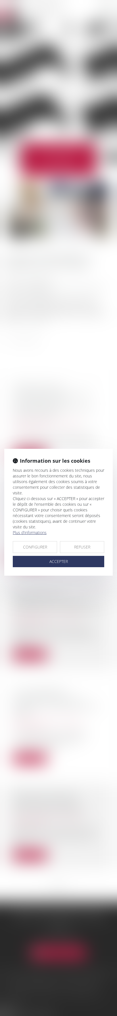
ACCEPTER (58, 561)
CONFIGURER (35, 547)
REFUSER (82, 547)
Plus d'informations (30, 532)
